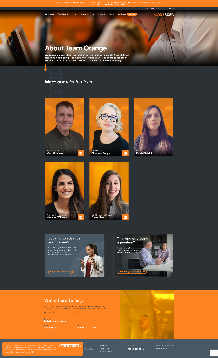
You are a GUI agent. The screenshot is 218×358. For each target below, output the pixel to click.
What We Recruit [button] (62, 14)
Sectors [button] (74, 14)
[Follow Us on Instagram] (143, 349)
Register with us (59, 272)
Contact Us (131, 14)
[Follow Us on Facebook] (140, 349)
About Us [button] (102, 14)
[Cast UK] (152, 8)
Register (171, 8)
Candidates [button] (84, 14)
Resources (112, 14)
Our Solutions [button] (49, 14)
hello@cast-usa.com (55, 321)
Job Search (122, 14)
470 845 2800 (51, 328)
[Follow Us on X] (133, 349)
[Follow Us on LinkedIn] (136, 349)
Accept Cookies (70, 346)
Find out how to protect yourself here (108, 5)
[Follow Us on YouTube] (129, 349)
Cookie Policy (30, 352)
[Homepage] (146, 8)
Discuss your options (131, 272)
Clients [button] (94, 14)
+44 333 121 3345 (87, 328)
